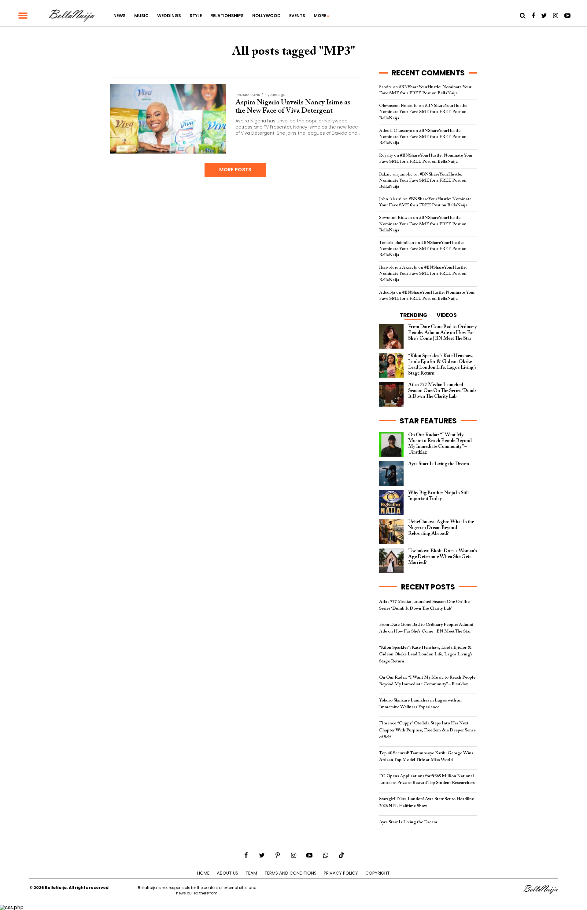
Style (196, 16)
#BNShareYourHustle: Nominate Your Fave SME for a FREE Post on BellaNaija (423, 111)
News (119, 16)
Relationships (227, 16)
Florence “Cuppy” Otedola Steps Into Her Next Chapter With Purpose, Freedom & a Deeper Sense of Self (427, 730)
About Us (227, 873)
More (320, 16)
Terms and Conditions (290, 873)
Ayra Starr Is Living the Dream (408, 822)
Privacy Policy (341, 873)
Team (251, 873)
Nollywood (266, 16)
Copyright (377, 873)
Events (297, 16)
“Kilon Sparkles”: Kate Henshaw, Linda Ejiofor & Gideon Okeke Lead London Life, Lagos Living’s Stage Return (426, 654)
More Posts (235, 169)
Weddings (169, 16)
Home (203, 873)
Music (141, 16)
